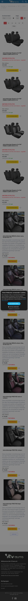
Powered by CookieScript (14, 308)
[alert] (14, 300)
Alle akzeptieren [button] (14, 303)
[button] (14, 307)
